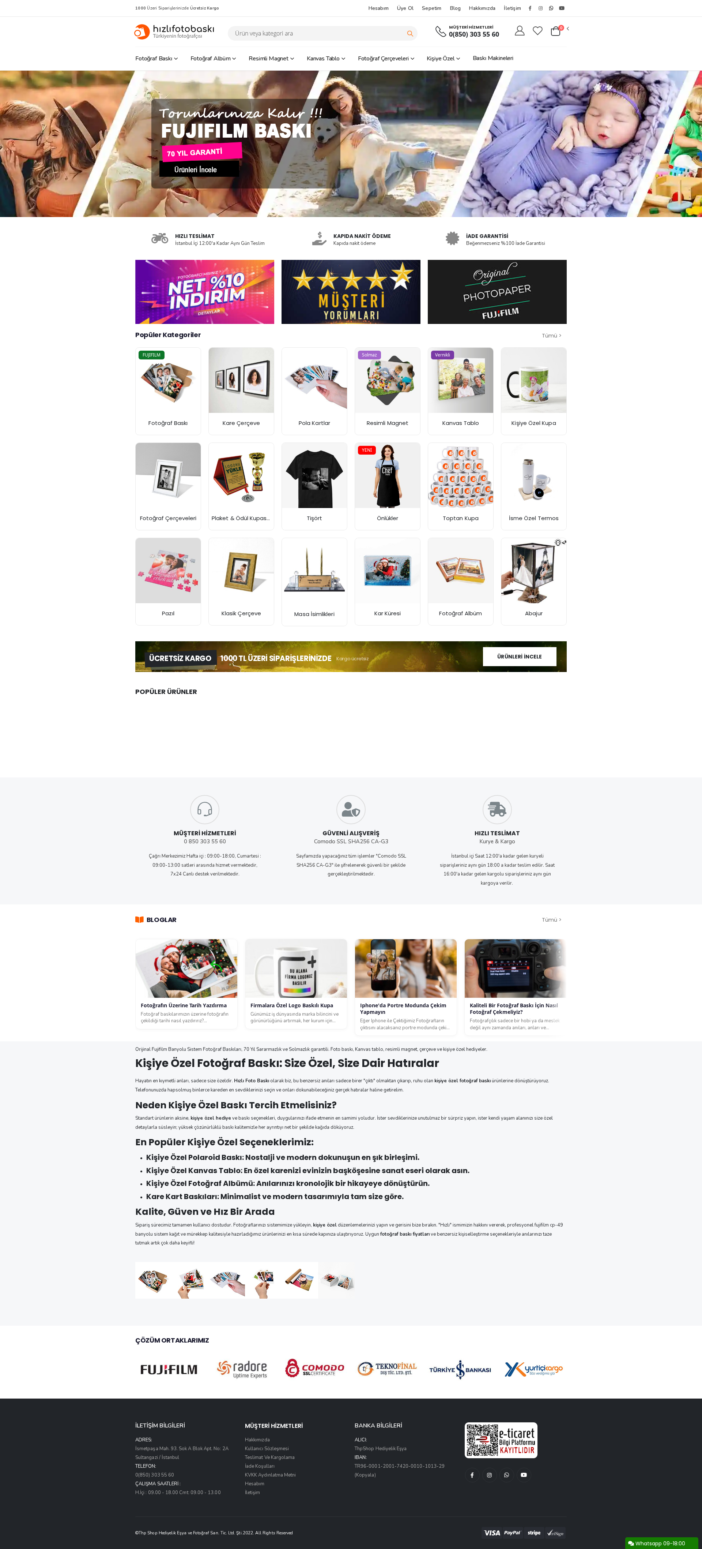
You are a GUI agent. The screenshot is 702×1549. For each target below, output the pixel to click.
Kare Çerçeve (241, 423)
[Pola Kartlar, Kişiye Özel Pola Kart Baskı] (314, 380)
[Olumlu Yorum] (351, 292)
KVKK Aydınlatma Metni (270, 1475)
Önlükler (388, 518)
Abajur (533, 613)
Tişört (314, 518)
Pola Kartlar (314, 423)
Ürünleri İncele (519, 656)
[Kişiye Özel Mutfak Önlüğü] (387, 475)
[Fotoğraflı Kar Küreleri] (387, 570)
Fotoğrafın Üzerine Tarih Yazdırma (184, 1005)
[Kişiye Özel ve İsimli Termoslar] (533, 475)
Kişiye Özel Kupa (534, 423)
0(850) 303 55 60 (474, 34)
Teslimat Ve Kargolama (270, 1457)
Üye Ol (405, 8)
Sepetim (431, 8)
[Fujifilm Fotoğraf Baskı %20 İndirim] (168, 380)
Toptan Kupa (461, 518)
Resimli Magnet (268, 59)
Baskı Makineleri (493, 58)
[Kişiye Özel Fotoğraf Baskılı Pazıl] (168, 570)
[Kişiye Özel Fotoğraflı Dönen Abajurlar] (533, 570)
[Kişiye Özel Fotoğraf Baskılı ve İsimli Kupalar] (533, 380)
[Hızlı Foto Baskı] (177, 31)
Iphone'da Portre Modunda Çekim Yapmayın (403, 1008)
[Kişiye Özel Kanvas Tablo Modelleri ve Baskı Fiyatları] (460, 380)
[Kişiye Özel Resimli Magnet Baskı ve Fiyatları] (387, 380)
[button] (559, 31)
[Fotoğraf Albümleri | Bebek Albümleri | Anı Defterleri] (460, 570)
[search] (410, 33)
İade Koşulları (260, 1466)
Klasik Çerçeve (241, 613)
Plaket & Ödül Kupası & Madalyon (256, 518)
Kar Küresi (387, 613)
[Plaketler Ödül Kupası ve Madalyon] (241, 475)
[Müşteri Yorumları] (204, 292)
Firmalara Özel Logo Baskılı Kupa (291, 1005)
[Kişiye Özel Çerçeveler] (168, 475)
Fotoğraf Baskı (153, 59)
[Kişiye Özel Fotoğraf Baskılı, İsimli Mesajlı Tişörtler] (314, 475)
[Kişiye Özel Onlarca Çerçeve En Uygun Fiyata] (241, 570)
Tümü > (552, 335)
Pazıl (168, 613)
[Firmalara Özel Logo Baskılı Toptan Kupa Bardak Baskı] (460, 475)
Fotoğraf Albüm (210, 59)
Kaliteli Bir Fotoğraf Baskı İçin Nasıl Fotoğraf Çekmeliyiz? (514, 1008)
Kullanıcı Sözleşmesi (267, 1448)
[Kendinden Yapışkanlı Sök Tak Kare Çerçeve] (241, 380)
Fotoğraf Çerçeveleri (383, 59)
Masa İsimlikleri (314, 614)
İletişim (512, 8)
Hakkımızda (482, 8)
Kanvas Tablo (323, 59)
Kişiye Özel (440, 59)
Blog (455, 8)
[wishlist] (538, 31)
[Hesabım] (520, 31)
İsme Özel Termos (534, 518)
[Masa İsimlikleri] (314, 571)
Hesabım (379, 8)
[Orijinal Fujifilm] (497, 292)
